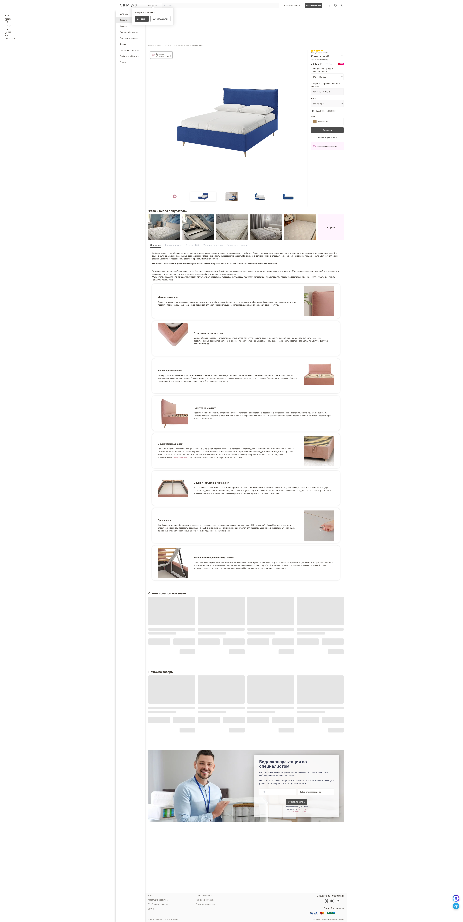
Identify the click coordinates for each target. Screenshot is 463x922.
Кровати (124, 20)
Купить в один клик (327, 137)
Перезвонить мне (313, 5)
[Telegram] (456, 906)
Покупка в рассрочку (206, 904)
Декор (123, 62)
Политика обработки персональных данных (328, 919)
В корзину (327, 130)
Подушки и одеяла (129, 38)
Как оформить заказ (205, 900)
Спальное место (319, 71)
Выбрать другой (160, 19)
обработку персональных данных (296, 810)
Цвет (313, 116)
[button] (175, 196)
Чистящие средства (129, 50)
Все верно (142, 19)
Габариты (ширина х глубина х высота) (325, 85)
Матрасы (124, 14)
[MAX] (456, 898)
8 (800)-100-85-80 (292, 5)
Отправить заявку (296, 802)
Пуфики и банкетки (129, 32)
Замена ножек (180, 457)
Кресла (123, 44)
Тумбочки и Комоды (129, 56)
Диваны (123, 26)
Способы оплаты (204, 895)
